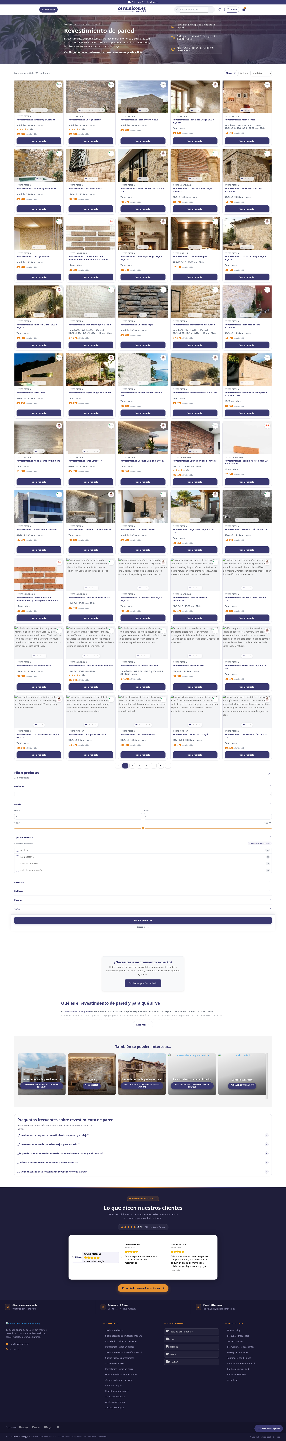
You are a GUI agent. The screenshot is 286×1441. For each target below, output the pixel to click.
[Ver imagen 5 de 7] (250, 520)
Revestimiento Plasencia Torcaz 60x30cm (242, 326)
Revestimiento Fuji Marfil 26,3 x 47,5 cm (193, 531)
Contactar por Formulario (143, 983)
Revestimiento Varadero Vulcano (139, 665)
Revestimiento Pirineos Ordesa (138, 734)
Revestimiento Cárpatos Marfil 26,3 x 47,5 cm (141, 599)
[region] (38, 97)
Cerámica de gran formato (118, 1380)
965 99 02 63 (16, 1349)
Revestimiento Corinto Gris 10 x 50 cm (142, 460)
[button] (211, 1257)
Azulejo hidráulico (114, 1363)
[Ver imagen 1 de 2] (37, 179)
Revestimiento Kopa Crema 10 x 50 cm (38, 460)
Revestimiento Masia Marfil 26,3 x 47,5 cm (142, 190)
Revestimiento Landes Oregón (190, 256)
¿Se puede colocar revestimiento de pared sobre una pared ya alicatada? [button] (60, 1153)
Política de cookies (236, 1374)
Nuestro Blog (234, 1330)
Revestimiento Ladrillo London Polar (89, 597)
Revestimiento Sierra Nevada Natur (37, 529)
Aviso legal (232, 1380)
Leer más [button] (129, 1270)
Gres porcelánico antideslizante (121, 1374)
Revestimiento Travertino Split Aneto (194, 324)
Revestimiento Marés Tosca (240, 119)
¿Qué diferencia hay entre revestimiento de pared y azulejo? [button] (53, 1135)
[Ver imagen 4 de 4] (252, 110)
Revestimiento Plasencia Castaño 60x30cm (243, 190)
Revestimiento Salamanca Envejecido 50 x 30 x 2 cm (246, 394)
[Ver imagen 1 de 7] (237, 520)
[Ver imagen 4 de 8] (89, 110)
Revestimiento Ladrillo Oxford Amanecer (190, 599)
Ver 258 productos (143, 920)
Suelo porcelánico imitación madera (123, 1335)
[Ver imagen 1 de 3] (139, 110)
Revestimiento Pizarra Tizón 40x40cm (246, 529)
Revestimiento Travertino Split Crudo (90, 324)
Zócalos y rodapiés (114, 1407)
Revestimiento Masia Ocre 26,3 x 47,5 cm (246, 667)
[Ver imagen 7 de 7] (256, 520)
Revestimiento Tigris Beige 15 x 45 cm (90, 392)
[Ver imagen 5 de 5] (45, 110)
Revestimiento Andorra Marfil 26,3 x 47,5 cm (37, 326)
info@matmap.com (19, 1344)
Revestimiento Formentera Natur (139, 119)
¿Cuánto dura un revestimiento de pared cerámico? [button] (47, 1162)
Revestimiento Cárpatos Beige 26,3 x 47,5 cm (245, 258)
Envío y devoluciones (237, 1352)
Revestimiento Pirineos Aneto (85, 188)
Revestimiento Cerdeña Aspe (137, 324)
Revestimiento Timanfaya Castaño (36, 119)
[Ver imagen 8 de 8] (102, 110)
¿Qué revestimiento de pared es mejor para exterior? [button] (48, 1144)
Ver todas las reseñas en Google (143, 1288)
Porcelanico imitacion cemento (121, 1341)
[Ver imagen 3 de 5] (39, 110)
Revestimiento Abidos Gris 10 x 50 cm (90, 529)
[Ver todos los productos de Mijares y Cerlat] (215, 85)
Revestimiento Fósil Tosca (31, 392)
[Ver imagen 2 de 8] (82, 110)
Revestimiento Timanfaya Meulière (36, 188)
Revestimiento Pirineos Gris (188, 665)
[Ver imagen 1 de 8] (79, 110)
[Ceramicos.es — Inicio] (23, 1323)
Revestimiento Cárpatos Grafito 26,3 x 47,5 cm (38, 736)
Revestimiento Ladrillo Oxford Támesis (194, 460)
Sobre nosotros (235, 1341)
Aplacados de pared (115, 1396)
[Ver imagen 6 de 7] (253, 520)
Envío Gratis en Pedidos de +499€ (144, 2)
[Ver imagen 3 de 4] (248, 110)
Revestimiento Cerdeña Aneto (137, 529)
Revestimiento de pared (117, 1391)
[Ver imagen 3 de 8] (86, 110)
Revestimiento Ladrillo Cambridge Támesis (192, 190)
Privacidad (254, 1437)
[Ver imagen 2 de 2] (40, 179)
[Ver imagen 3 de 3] (146, 110)
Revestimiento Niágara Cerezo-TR (87, 734)
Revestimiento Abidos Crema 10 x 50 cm (245, 599)
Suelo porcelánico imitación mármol (123, 1352)
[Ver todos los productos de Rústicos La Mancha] (111, 222)
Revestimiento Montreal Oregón (191, 734)
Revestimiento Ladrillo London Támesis (91, 665)
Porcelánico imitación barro (119, 1369)
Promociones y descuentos (240, 1346)
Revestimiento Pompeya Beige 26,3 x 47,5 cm (141, 258)
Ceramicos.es (70, 24)
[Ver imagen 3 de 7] (243, 520)
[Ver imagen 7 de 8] (99, 110)
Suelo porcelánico (114, 1330)
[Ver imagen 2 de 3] (143, 110)
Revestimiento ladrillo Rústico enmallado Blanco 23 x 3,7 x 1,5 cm (88, 258)
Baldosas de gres (114, 1385)
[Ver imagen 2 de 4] (245, 110)
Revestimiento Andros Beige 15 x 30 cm (195, 392)
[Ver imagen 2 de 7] (240, 520)
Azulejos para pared (115, 1402)
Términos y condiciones (239, 1357)
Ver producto (39, 140)
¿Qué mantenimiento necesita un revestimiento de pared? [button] (52, 1171)
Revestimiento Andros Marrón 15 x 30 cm (246, 736)
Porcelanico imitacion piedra (119, 1346)
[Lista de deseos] (220, 10)
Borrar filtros (143, 926)
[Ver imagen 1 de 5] (32, 110)
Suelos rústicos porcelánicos (119, 1357)
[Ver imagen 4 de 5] (42, 110)
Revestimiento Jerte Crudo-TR (85, 460)
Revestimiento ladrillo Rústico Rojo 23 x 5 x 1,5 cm (246, 462)
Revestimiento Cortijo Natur (85, 119)
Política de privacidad (238, 1369)
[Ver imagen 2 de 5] (35, 110)
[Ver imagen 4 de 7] (247, 520)
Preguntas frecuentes (238, 1335)
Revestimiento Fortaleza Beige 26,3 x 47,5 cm (193, 121)
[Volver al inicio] (132, 9)
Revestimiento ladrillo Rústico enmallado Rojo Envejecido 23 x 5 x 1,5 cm (38, 599)
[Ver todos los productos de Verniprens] (59, 85)
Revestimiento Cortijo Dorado (33, 256)
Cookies (276, 1437)
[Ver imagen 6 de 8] (96, 110)
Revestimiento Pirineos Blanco (34, 665)
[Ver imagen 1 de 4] (242, 110)
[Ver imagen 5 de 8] (92, 110)
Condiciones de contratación (241, 1363)
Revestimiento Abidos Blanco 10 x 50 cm (141, 394)
